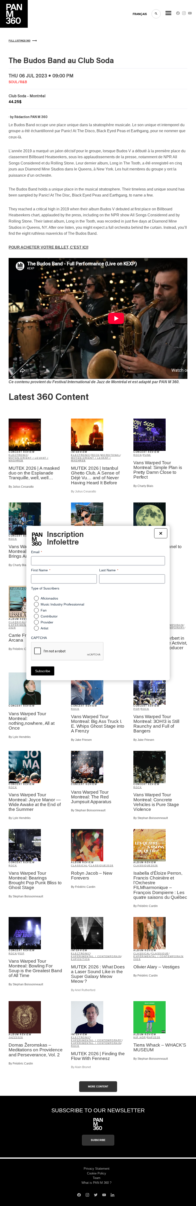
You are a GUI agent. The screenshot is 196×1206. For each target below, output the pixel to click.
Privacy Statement (96, 1168)
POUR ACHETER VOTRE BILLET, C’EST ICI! (48, 247)
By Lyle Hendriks (20, 737)
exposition (80, 959)
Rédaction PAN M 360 (31, 117)
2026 (12, 627)
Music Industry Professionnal (62, 604)
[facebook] (178, 14)
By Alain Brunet (81, 1067)
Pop (136, 709)
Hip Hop (139, 1037)
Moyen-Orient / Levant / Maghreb (29, 459)
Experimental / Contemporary (96, 1040)
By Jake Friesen (81, 740)
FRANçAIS (140, 14)
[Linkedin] (112, 1195)
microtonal (110, 455)
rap (150, 1037)
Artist (44, 628)
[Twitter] (96, 1195)
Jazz (12, 1037)
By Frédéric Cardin (21, 649)
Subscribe (98, 1140)
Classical (17, 622)
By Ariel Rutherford (83, 990)
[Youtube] (190, 14)
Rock (95, 455)
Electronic (18, 455)
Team (96, 1178)
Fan (44, 610)
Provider (47, 622)
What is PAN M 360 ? (96, 1182)
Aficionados (49, 598)
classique (97, 865)
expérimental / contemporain (96, 956)
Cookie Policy (96, 1173)
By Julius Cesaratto (21, 486)
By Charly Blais (143, 486)
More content (98, 1086)
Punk (147, 455)
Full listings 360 (19, 41)
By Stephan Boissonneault (88, 810)
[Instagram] (184, 14)
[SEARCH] (156, 13)
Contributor (49, 616)
